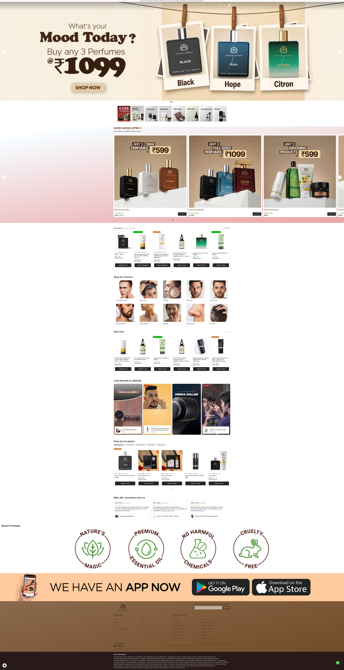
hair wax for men (192, 664)
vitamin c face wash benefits (207, 656)
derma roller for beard (182, 662)
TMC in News (177, 622)
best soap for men (196, 662)
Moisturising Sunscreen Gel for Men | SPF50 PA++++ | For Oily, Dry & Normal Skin (123, 360)
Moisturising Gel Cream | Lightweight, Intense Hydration (201, 360)
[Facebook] (115, 646)
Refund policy (117, 648)
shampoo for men (209, 665)
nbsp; (120, 107)
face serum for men (174, 656)
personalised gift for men (166, 660)
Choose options (142, 265)
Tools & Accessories (120, 628)
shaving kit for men (130, 665)
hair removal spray (210, 660)
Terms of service (134, 648)
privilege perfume (131, 662)
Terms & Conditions (179, 638)
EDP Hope (130, 656)
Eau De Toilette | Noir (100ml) (125, 475)
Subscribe (226, 607)
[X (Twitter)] (123, 646)
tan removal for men (120, 656)
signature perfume (142, 665)
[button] (179, 4)
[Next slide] (340, 52)
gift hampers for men (167, 667)
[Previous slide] (4, 52)
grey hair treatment (140, 660)
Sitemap (204, 635)
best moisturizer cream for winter (176, 658)
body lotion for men (155, 665)
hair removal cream (168, 662)
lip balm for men (152, 660)
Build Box (182, 214)
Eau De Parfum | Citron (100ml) (200, 254)
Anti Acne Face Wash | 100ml (219, 254)
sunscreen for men (140, 656)
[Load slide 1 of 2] (171, 102)
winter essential (179, 667)
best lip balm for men (157, 658)
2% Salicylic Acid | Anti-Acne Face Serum (142, 359)
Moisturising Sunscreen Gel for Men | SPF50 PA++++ (142, 256)
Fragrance (117, 622)
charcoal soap (118, 665)
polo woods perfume (222, 662)
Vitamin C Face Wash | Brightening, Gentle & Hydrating (161, 256)
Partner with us (178, 628)
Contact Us (176, 619)
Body (144, 625)
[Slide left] (4, 177)
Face (143, 619)
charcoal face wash (220, 664)
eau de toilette (190, 660)
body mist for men (136, 667)
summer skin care (152, 656)
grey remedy (221, 660)
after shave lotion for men (151, 667)
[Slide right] (340, 177)
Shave (144, 622)
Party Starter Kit (143, 475)
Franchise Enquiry (207, 628)
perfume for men (119, 662)
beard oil (158, 662)
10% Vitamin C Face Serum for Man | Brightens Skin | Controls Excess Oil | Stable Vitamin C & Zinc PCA (181, 255)
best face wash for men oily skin (179, 665)
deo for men (200, 660)
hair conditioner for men (121, 667)
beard (165, 664)
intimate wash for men (142, 664)
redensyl (165, 665)
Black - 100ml (119, 254)
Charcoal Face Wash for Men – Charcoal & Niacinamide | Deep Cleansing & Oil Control (220, 360)
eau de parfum (180, 660)
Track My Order (207, 638)
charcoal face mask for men (122, 658)
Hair (115, 625)
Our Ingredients (178, 625)
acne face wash (181, 664)
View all (226, 228)
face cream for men (156, 664)
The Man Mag (206, 622)
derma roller (141, 662)
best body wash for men (189, 656)
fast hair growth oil (197, 665)
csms (131, 660)
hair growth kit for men (194, 658)
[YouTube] (120, 646)
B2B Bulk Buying (178, 632)
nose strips (171, 664)
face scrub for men (208, 662)
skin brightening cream (206, 664)
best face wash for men (121, 660)
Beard (116, 619)
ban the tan (136, 658)
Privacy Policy (177, 635)
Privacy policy (126, 648)
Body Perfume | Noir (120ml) (194, 475)
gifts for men (150, 662)
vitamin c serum (145, 658)
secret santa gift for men (211, 658)
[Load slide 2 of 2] (172, 102)
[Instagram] (117, 646)
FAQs (203, 632)
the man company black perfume (124, 664)
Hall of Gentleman (207, 625)
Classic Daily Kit (167, 475)
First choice (212, 475)
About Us (205, 619)
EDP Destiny (163, 656)
